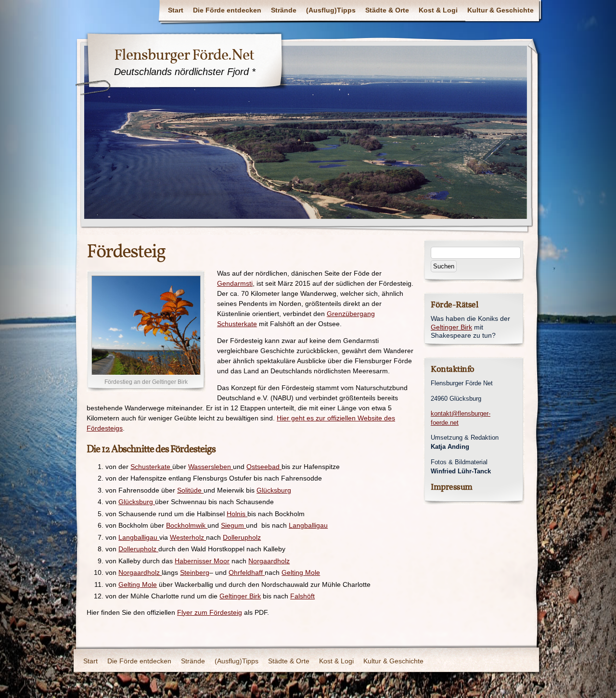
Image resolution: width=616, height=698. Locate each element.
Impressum (452, 487)
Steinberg (194, 572)
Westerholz (188, 537)
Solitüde (190, 490)
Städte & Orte (387, 10)
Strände (283, 10)
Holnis (237, 514)
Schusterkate (151, 466)
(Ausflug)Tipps (331, 10)
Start (175, 10)
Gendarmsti (235, 283)
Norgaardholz (269, 561)
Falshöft (302, 596)
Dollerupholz (242, 537)
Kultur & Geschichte (500, 10)
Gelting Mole (301, 572)
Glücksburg (274, 490)
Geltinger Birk (240, 596)
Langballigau (308, 525)
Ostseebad (264, 466)
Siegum (233, 525)
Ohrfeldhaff (247, 572)
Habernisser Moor (202, 561)
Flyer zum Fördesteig (209, 612)
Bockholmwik (186, 525)
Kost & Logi (438, 10)
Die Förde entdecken (227, 10)
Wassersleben (210, 466)
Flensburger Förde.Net (184, 54)
